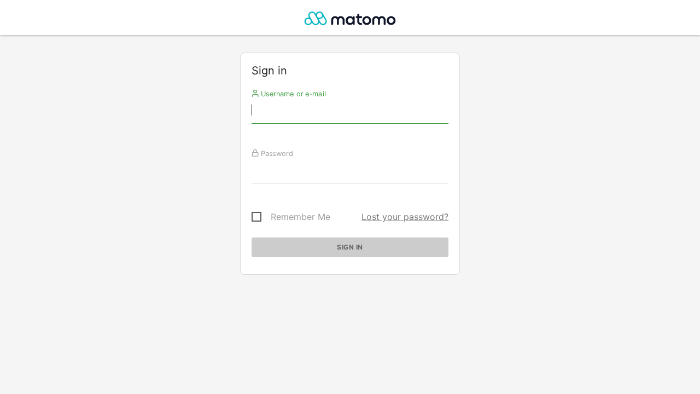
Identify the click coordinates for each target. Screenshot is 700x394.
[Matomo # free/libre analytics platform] (350, 20)
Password (275, 153)
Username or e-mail (291, 93)
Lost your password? (404, 216)
